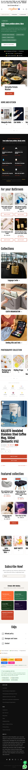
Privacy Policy (6, 726)
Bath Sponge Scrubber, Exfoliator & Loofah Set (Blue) (21, 208)
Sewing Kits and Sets (13, 343)
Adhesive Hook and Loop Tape (9, 696)
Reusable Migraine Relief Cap (7, 516)
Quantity (3, 448)
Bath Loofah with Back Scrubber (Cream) (7, 207)
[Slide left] (11, 130)
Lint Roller (17, 122)
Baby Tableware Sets (6, 550)
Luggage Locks (13, 280)
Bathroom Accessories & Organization (11, 699)
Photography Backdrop (6, 371)
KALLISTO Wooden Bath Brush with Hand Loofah (21, 232)
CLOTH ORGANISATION (13, 312)
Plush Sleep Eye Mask (21, 515)
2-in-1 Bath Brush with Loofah (7, 232)
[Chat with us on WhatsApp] (25, 762)
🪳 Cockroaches (22, 14)
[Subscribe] (23, 576)
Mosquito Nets (6, 122)
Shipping (7, 446)
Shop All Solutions (9, 44)
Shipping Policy (6, 721)
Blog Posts (5, 715)
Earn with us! (5, 712)
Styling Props (18, 370)
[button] (1, 9)
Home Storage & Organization (9, 691)
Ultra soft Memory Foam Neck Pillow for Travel (7, 492)
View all (14, 522)
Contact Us (5, 709)
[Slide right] (16, 130)
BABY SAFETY (18, 548)
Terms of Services (6, 729)
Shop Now (9, 93)
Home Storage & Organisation (9, 702)
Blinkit (11, 659)
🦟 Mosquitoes (14, 14)
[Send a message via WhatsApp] (24, 766)
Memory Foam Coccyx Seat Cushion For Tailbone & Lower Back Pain (21, 493)
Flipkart (4, 662)
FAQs (4, 718)
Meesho (11, 662)
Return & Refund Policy (8, 724)
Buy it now (14, 460)
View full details (21, 465)
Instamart (18, 659)
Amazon (4, 659)
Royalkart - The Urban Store (13, 765)
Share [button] (3, 465)
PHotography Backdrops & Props (10, 693)
